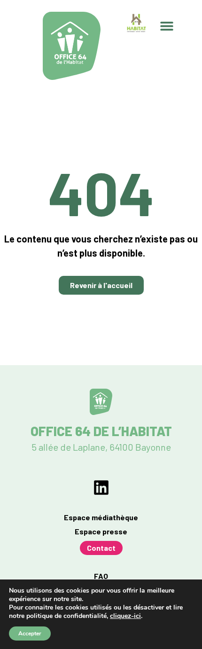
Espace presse (101, 531)
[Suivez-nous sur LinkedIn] (101, 487)
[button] (167, 26)
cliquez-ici (125, 616)
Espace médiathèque (101, 517)
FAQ (101, 575)
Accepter (29, 633)
